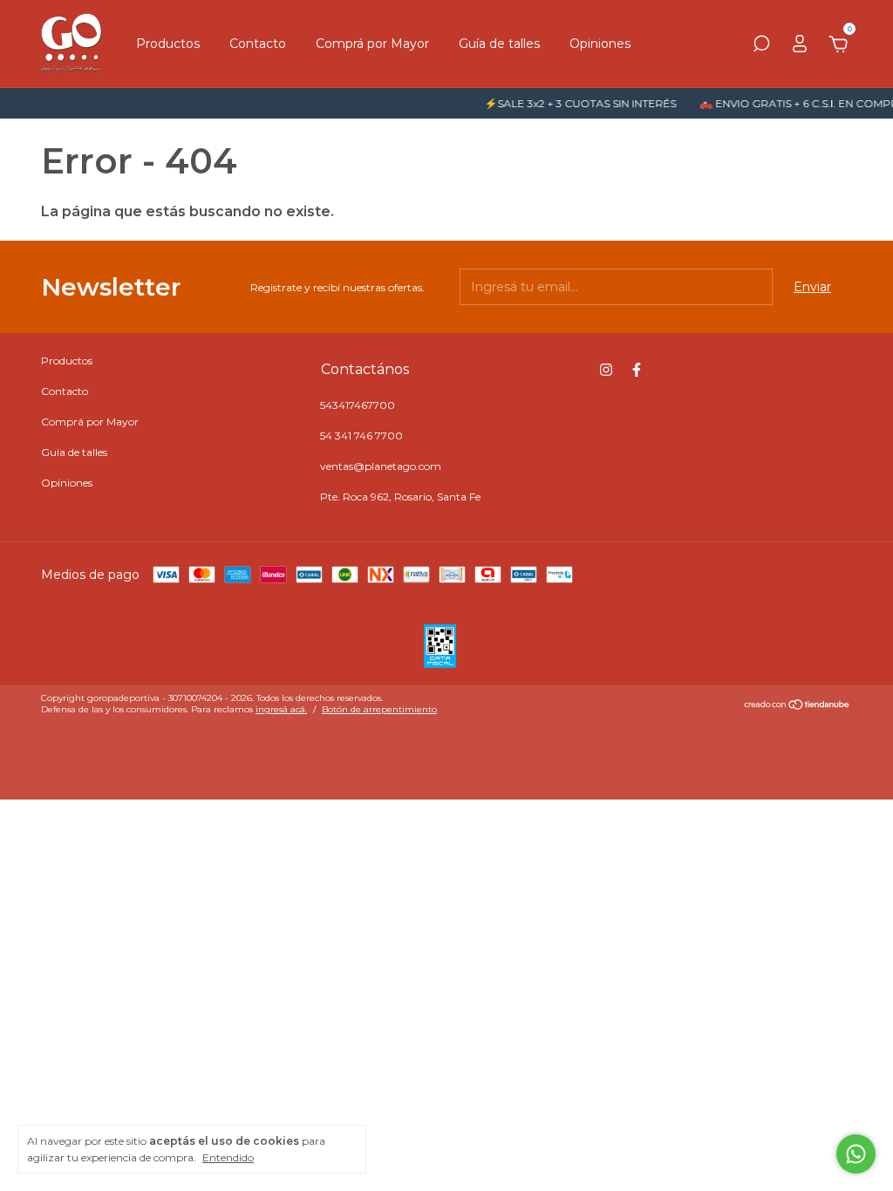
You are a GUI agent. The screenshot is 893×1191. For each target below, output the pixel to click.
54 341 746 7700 (361, 435)
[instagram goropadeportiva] (606, 370)
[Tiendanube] (797, 706)
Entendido (228, 1157)
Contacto (257, 43)
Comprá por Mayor (372, 43)
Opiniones (600, 43)
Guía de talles (499, 43)
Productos (168, 43)
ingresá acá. (281, 709)
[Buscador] (761, 46)
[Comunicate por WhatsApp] (856, 1154)
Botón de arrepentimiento (379, 709)
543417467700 (357, 405)
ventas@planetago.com (380, 466)
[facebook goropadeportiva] (637, 370)
